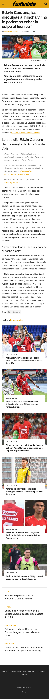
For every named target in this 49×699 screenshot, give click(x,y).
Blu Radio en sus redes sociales (25, 132)
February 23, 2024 (12, 182)
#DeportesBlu (26, 171)
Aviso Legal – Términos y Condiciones (31, 671)
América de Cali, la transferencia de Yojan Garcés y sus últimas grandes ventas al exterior (23, 79)
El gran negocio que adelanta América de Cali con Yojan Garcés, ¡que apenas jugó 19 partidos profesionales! (24, 448)
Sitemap (24, 674)
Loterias (9, 607)
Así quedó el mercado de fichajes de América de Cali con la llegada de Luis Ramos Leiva (23, 535)
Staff (4, 671)
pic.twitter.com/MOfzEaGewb (17, 174)
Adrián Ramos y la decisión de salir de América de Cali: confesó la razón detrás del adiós (24, 68)
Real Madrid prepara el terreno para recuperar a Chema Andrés (22, 597)
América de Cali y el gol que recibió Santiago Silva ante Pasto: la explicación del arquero (24, 491)
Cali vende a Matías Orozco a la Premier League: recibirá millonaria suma (22, 632)
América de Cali (11, 354)
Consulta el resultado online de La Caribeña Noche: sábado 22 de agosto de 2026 (24, 613)
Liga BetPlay (10, 625)
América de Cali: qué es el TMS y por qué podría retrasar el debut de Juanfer (24, 577)
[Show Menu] (3, 4)
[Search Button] (45, 3)
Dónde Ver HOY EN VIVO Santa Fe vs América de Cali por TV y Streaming (24, 649)
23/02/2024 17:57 (28, 31)
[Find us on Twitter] (25, 692)
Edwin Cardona (14, 312)
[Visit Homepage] (24, 3)
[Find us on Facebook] (22, 692)
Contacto (11, 671)
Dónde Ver (9, 644)
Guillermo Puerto (11, 31)
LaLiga (8, 592)
